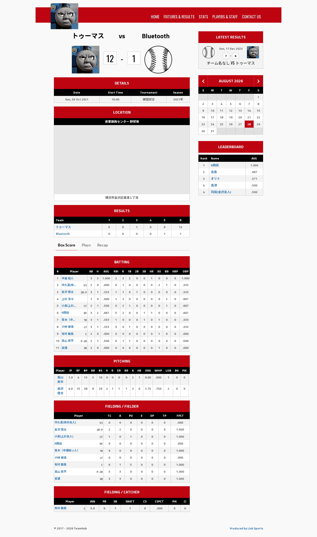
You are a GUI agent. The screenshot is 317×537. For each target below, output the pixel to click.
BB (167, 271)
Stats (203, 16)
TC (109, 415)
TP (164, 415)
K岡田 (215, 165)
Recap (102, 245)
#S (100, 370)
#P (85, 370)
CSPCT (159, 501)
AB (91, 271)
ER (119, 370)
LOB (168, 370)
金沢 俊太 (60, 390)
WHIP (158, 370)
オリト (215, 178)
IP (70, 370)
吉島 (214, 172)
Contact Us (251, 16)
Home (155, 16)
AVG (106, 271)
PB (104, 501)
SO (159, 271)
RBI (116, 271)
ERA (148, 370)
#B (93, 370)
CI (185, 501)
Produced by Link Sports (246, 528)
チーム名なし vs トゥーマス (231, 63)
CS (145, 501)
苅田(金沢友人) (221, 192)
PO (131, 415)
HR (152, 271)
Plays (86, 245)
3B (144, 271)
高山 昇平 (60, 379)
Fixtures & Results (179, 16)
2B (137, 271)
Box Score (66, 245)
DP (152, 415)
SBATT (130, 501)
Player (74, 271)
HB (139, 370)
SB (115, 501)
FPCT (180, 415)
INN (92, 501)
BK (177, 370)
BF (78, 370)
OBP (185, 271)
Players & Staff (225, 16)
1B (129, 271)
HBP (175, 271)
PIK (184, 370)
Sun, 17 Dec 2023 (231, 48)
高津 (214, 185)
